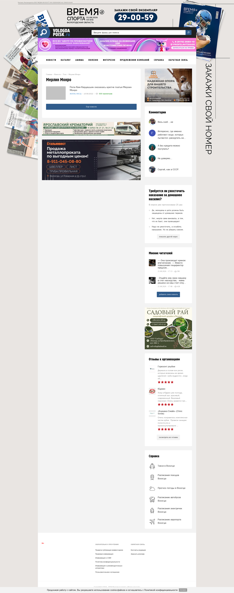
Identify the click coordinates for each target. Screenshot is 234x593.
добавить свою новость (168, 294)
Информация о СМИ (103, 558)
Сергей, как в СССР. (168, 169)
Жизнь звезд (76, 94)
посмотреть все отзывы (168, 437)
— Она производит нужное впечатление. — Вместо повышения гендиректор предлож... (172, 264)
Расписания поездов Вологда (168, 477)
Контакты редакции (138, 550)
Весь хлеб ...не (165, 122)
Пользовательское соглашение (107, 572)
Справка (154, 456)
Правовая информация (104, 554)
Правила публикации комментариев (109, 550)
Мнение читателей (160, 253)
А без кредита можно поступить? (169, 147)
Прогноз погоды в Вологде (171, 488)
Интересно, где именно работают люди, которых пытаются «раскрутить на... (172, 134)
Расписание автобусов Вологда (169, 499)
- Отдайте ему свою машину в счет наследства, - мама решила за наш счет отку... (172, 280)
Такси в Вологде (166, 465)
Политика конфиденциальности (107, 562)
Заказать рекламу (137, 554)
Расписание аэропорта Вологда (169, 521)
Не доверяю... (165, 158)
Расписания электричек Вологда (170, 510)
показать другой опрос (168, 237)
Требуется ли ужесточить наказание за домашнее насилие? (167, 195)
